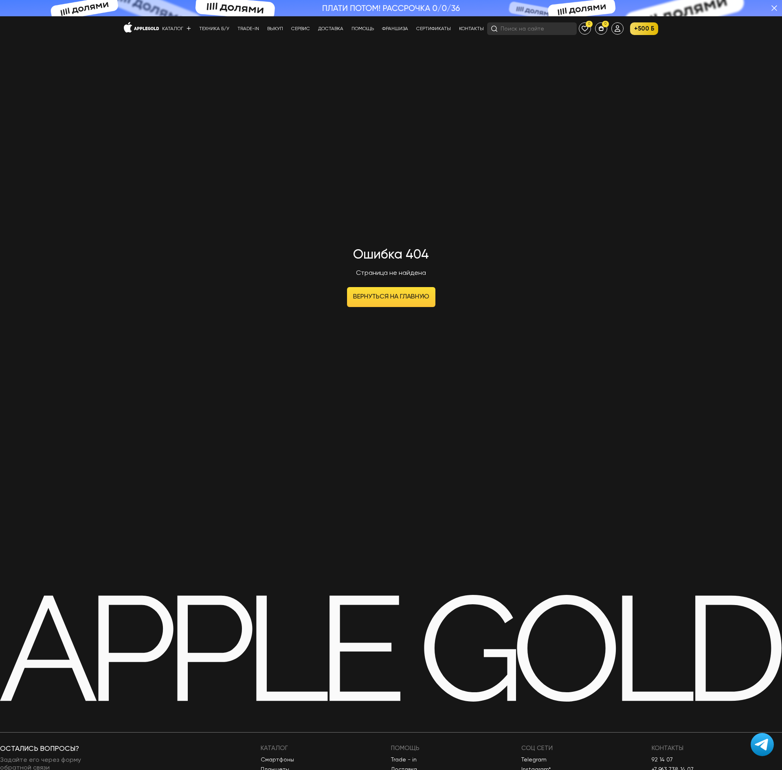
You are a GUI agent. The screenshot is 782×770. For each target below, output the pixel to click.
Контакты (471, 28)
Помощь (362, 28)
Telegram (534, 760)
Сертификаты (433, 28)
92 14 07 (662, 760)
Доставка (330, 28)
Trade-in (248, 28)
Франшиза (395, 28)
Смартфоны (277, 760)
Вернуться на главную (391, 297)
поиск (562, 28)
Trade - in (404, 760)
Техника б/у (214, 28)
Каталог (173, 28)
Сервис (300, 28)
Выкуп (275, 28)
